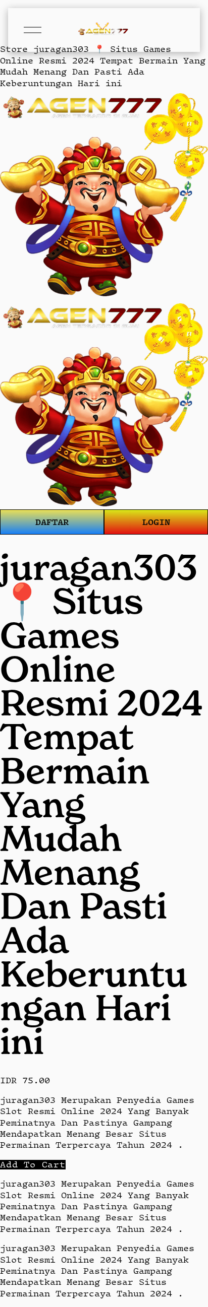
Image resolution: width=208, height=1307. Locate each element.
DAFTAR (52, 521)
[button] (33, 1164)
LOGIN (156, 521)
